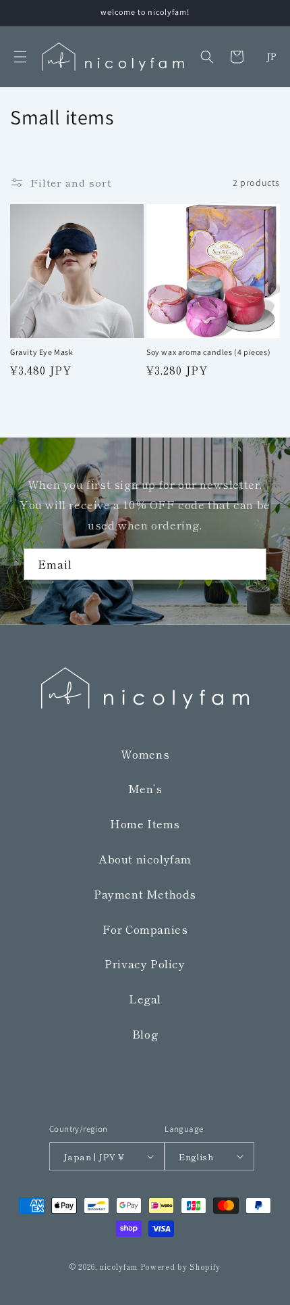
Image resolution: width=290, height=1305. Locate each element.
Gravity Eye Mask (42, 352)
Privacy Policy (145, 963)
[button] (20, 57)
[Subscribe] (251, 564)
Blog (145, 1034)
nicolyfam (118, 1266)
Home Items (145, 823)
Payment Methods (145, 894)
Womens (145, 754)
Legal (145, 999)
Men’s (145, 788)
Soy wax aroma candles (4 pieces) (208, 352)
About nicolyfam (145, 859)
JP (271, 56)
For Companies (145, 929)
